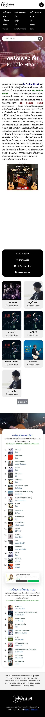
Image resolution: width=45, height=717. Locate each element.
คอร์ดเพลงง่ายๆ (20, 12)
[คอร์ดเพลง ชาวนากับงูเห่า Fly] (11, 518)
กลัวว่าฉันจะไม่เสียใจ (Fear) (24, 492)
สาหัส (17, 553)
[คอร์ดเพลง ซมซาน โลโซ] (11, 505)
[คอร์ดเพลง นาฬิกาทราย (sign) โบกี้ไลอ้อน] (11, 487)
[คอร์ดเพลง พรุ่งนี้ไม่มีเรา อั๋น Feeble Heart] (33, 290)
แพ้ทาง (17, 565)
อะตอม (17, 664)
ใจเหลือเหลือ (19, 510)
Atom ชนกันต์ (19, 640)
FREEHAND (19, 658)
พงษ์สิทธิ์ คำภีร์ (19, 543)
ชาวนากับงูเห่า (19, 516)
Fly (16, 519)
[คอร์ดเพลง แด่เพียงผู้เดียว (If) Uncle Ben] (11, 644)
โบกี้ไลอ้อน (18, 488)
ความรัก (18, 534)
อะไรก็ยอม (18, 479)
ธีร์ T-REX (18, 531)
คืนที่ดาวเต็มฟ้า (20, 461)
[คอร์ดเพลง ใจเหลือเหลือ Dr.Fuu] (11, 512)
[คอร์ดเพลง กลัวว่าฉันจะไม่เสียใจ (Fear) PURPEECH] (11, 493)
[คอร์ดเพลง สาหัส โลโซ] (11, 554)
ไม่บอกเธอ (18, 547)
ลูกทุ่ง (17, 20)
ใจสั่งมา (17, 467)
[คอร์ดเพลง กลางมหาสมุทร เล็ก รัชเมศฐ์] (11, 620)
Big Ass (17, 561)
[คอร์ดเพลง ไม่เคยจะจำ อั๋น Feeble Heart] (11, 320)
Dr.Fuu (17, 513)
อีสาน (32, 29)
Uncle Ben (18, 646)
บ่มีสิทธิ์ (17, 528)
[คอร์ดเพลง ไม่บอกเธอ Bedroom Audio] (11, 548)
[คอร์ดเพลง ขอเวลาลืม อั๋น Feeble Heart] (11, 379)
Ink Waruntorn (20, 500)
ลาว (16, 25)
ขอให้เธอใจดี (19, 655)
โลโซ (16, 452)
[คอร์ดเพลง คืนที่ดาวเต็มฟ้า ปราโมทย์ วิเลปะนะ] (11, 463)
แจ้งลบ (26, 709)
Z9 (16, 476)
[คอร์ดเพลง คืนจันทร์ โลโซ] (11, 451)
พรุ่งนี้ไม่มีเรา (33, 302)
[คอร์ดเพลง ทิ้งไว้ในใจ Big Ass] (11, 560)
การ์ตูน (5, 29)
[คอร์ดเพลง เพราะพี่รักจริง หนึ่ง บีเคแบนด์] (11, 524)
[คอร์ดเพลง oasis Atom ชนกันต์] (11, 638)
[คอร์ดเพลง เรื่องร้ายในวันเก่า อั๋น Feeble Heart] (11, 350)
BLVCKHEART (19, 615)
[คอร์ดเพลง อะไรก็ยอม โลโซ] (11, 481)
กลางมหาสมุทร (20, 618)
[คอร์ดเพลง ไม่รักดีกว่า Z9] (11, 475)
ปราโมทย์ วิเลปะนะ (20, 464)
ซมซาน (17, 504)
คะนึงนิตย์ (18, 606)
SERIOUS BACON (21, 633)
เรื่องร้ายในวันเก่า (11, 361)
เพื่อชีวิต (6, 20)
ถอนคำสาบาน (19, 661)
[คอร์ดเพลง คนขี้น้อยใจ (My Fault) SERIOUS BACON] (11, 632)
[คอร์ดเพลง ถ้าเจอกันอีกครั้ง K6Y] (11, 626)
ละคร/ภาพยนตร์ (20, 29)
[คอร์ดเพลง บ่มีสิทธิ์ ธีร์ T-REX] (11, 530)
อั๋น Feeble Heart (12, 306)
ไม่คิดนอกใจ (19, 455)
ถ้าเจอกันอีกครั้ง (20, 624)
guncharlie (19, 652)
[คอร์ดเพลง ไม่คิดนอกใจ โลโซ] (11, 457)
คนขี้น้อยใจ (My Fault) (22, 630)
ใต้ (31, 20)
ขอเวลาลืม (12, 391)
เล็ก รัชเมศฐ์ (19, 621)
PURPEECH (18, 494)
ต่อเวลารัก (33, 361)
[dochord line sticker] (22, 577)
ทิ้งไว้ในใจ (18, 558)
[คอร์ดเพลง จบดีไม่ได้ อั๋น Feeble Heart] (33, 320)
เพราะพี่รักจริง (19, 522)
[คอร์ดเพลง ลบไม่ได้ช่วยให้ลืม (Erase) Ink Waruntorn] (11, 499)
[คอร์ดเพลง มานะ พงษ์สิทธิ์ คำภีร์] (11, 542)
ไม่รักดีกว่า (18, 473)
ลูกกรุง (32, 25)
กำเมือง (5, 25)
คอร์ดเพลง (7, 12)
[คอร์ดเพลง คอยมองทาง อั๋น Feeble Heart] (11, 290)
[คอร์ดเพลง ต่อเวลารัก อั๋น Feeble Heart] (33, 350)
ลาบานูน (17, 567)
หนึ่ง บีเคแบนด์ (19, 525)
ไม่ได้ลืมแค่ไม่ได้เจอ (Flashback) (25, 649)
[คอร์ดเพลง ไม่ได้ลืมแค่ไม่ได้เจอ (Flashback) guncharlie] (11, 650)
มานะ (16, 540)
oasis (17, 637)
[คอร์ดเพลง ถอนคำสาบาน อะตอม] (11, 663)
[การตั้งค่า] (41, 4)
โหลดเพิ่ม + (22, 402)
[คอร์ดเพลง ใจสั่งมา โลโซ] (11, 469)
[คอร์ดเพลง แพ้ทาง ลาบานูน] (11, 566)
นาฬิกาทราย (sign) (21, 485)
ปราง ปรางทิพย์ (20, 609)
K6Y (16, 627)
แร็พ (16, 16)
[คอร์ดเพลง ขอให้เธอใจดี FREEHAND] (11, 657)
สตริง (5, 16)
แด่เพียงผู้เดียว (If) (21, 643)
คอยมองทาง (12, 302)
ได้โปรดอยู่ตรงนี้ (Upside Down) (26, 612)
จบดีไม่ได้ (33, 332)
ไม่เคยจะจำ (12, 332)
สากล (32, 16)
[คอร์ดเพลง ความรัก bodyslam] (11, 536)
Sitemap (34, 709)
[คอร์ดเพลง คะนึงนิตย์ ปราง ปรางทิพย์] (11, 607)
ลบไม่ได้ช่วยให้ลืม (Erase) (23, 498)
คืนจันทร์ (18, 449)
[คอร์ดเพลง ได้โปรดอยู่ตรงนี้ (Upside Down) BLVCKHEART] (11, 614)
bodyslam (18, 537)
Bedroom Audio (20, 549)
